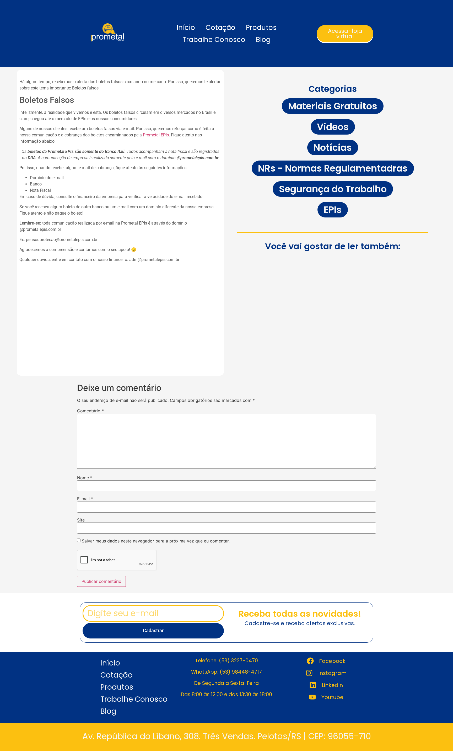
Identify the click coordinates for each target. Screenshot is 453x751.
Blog (263, 39)
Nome (84, 478)
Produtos (261, 27)
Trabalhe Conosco (213, 39)
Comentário (90, 411)
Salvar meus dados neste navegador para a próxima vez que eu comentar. (156, 541)
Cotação (220, 27)
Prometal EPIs (156, 134)
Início (186, 27)
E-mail (85, 499)
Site (81, 520)
